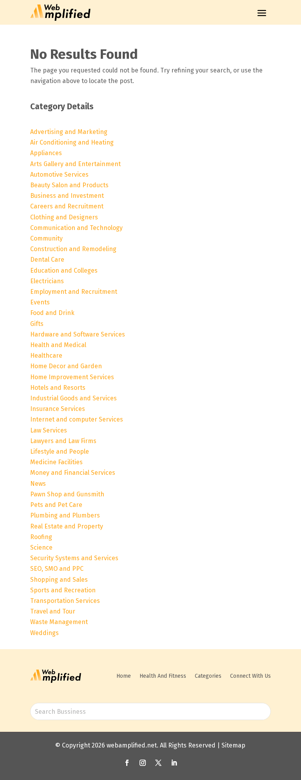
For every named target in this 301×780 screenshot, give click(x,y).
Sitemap (233, 745)
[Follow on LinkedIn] (174, 762)
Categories (208, 676)
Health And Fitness (163, 676)
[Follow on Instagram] (142, 762)
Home (123, 676)
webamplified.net (132, 745)
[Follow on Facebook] (127, 762)
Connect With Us (250, 676)
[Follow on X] (158, 762)
